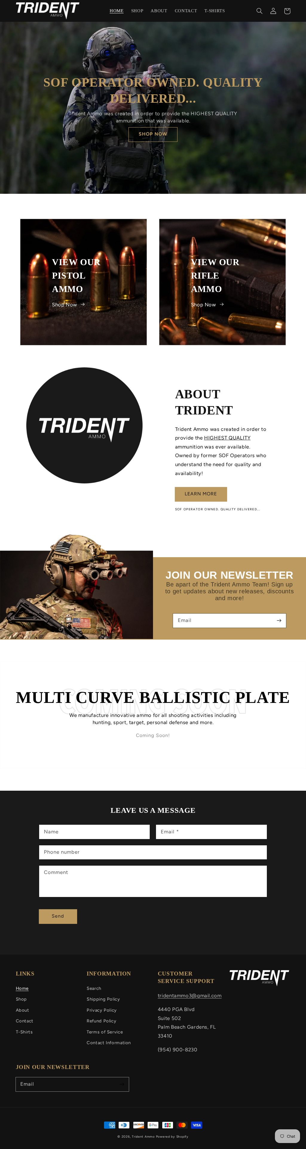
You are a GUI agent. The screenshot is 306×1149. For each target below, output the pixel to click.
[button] (260, 11)
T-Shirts (24, 1032)
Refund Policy (101, 1021)
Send (58, 916)
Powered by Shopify (172, 1137)
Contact (24, 1021)
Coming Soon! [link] (153, 735)
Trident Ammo (143, 1137)
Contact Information (109, 1042)
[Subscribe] (279, 620)
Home (22, 988)
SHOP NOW (153, 134)
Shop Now (64, 304)
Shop (21, 999)
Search (94, 988)
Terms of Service (105, 1032)
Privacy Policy (102, 1010)
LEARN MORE (201, 494)
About (22, 1010)
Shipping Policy (103, 999)
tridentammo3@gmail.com (190, 996)
